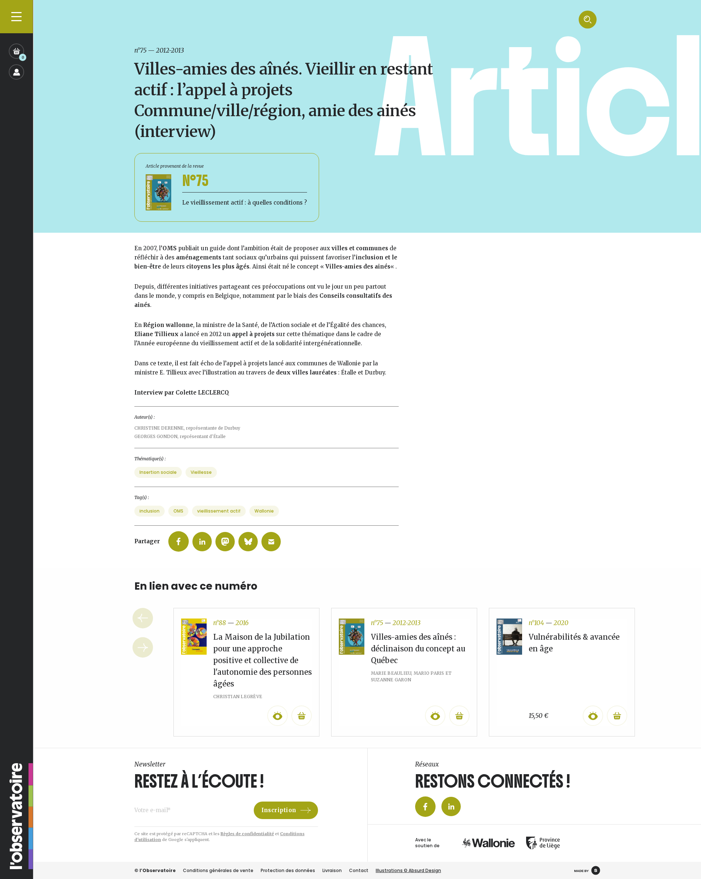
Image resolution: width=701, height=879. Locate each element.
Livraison (332, 870)
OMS (178, 511)
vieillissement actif (219, 511)
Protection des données (288, 870)
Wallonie (264, 511)
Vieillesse (201, 472)
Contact (358, 870)
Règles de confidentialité (247, 833)
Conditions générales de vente (218, 870)
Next (143, 647)
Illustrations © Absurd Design (408, 870)
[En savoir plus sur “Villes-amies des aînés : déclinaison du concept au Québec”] (459, 715)
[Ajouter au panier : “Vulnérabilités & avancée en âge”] (617, 715)
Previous (143, 618)
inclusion (149, 511)
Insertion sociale (158, 472)
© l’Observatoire (155, 870)
